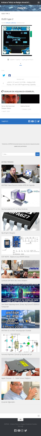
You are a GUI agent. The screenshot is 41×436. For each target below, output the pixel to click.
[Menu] (38, 2)
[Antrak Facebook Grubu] (29, 121)
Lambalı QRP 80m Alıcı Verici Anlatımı (14, 280)
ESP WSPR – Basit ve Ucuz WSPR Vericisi (15, 257)
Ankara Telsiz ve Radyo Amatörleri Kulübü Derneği (16, 2)
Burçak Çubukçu (11, 23)
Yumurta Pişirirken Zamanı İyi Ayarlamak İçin (16, 354)
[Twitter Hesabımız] (38, 121)
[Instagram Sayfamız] (35, 121)
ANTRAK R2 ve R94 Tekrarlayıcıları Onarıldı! (16, 330)
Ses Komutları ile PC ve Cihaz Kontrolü (14, 209)
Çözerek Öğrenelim (8, 402)
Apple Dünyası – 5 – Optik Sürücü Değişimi (16, 378)
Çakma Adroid (24, 106)
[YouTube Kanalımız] (32, 121)
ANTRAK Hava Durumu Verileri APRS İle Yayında (17, 185)
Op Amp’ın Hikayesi (8, 233)
